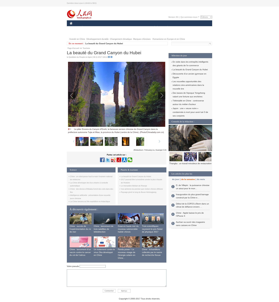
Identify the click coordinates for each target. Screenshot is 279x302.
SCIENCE (127, 27)
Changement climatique (121, 39)
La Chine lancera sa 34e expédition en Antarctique (90, 202)
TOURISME (191, 27)
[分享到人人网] (124, 159)
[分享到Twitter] (107, 159)
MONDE (101, 27)
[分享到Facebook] (102, 159)
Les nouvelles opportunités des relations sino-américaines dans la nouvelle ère (188, 85)
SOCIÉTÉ (153, 27)
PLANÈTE (166, 27)
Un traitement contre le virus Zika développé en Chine (104, 252)
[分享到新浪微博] (113, 159)
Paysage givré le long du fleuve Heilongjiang (138, 192)
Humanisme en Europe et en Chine (169, 39)
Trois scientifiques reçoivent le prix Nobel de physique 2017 (152, 229)
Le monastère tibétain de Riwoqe (134, 186)
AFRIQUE (113, 27)
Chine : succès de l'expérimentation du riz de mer (80, 229)
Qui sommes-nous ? (189, 17)
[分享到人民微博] (119, 159)
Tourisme (86, 48)
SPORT (178, 27)
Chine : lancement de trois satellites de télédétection (103, 229)
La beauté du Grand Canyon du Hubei (104, 43)
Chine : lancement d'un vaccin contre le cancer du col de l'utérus (80, 252)
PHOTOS (76, 33)
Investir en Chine (77, 39)
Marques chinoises (142, 39)
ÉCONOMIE (87, 27)
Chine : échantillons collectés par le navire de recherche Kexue (152, 252)
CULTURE (139, 27)
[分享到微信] (130, 159)
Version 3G (173, 17)
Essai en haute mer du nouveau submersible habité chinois (128, 229)
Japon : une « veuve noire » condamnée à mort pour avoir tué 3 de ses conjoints (190, 112)
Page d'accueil (73, 48)
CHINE (74, 27)
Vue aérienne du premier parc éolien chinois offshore (142, 189)
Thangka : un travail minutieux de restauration (190, 163)
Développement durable (97, 39)
